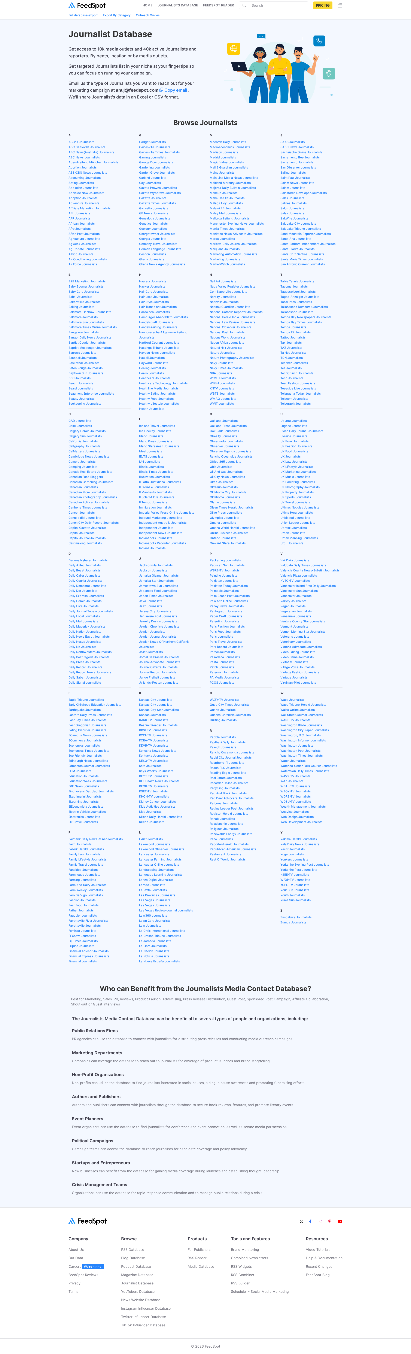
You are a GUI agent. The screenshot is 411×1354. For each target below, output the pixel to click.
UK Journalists (290, 456)
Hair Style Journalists (154, 302)
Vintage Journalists (294, 677)
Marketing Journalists (225, 259)
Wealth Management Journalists (303, 806)
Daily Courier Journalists (85, 580)
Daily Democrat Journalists (87, 586)
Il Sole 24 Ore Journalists (156, 497)
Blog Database (133, 1258)
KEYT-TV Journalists (153, 776)
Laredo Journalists (152, 885)
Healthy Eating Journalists (157, 393)
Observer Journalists (224, 446)
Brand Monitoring (245, 1249)
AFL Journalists (79, 213)
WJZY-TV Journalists (225, 699)
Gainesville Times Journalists (159, 152)
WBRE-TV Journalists (225, 570)
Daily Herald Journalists (85, 601)
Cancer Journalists (81, 512)
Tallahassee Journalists (296, 312)
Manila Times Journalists (227, 228)
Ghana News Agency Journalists (162, 264)
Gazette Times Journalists (157, 203)
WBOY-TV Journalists (295, 791)
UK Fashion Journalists (296, 446)
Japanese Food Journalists (158, 590)
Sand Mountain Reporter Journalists (305, 234)
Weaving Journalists (294, 811)
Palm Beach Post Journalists (230, 596)
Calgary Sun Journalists (85, 436)
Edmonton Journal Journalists (89, 766)
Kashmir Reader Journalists (158, 725)
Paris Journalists (221, 636)
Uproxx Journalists (293, 527)
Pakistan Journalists (224, 580)
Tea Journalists (291, 368)
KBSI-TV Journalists (153, 730)
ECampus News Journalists (87, 735)
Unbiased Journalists (295, 517)
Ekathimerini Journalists (85, 796)
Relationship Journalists (226, 823)
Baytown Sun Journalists (85, 373)
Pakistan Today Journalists (229, 586)
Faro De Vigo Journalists (85, 895)
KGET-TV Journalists (153, 791)
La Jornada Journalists (155, 941)
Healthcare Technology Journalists (163, 383)
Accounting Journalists (84, 177)
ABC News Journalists (84, 157)
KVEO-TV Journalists (295, 580)
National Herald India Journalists (232, 317)
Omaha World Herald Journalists (232, 527)
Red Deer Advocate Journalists (232, 798)
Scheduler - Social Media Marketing (260, 1291)
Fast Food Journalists (83, 905)
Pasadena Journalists (225, 657)
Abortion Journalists (82, 167)
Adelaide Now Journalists (86, 193)
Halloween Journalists (154, 312)
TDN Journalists (291, 357)
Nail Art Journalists (223, 281)
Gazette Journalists (153, 198)
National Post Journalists (227, 332)
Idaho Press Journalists (155, 441)
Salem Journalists (292, 187)
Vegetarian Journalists (296, 611)
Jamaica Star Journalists (156, 580)
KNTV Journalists (222, 388)
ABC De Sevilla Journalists (87, 147)
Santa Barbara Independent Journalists (308, 244)
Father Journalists (81, 910)
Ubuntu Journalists (293, 420)
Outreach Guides (148, 15)
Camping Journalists (82, 466)
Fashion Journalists (82, 900)
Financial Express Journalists (88, 956)
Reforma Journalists (224, 803)
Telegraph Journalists (295, 403)
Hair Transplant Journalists (158, 307)
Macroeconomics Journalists (230, 147)
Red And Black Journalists (228, 793)
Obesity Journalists (223, 436)
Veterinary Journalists (295, 641)
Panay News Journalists (227, 606)
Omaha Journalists (223, 522)
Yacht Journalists (292, 849)
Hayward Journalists (153, 363)
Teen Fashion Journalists (297, 383)
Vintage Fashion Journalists (299, 672)
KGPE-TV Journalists (294, 885)
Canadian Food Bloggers (85, 477)
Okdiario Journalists (224, 487)
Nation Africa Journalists (227, 342)
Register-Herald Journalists (229, 813)
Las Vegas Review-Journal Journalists (166, 910)
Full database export (83, 15)
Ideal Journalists (150, 451)
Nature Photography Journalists (232, 357)
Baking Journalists (81, 307)
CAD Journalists (79, 420)
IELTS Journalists (151, 456)
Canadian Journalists (83, 487)
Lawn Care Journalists (155, 920)
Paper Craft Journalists (226, 616)
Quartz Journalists (223, 709)
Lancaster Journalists (154, 854)
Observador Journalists (226, 441)
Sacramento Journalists (297, 162)
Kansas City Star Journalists (159, 709)
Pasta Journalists (222, 662)
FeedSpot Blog (318, 1275)
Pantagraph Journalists (226, 611)
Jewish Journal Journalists (158, 636)
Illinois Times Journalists (156, 471)
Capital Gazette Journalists (87, 527)
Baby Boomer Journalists (86, 286)
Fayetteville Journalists (84, 925)
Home (147, 5)
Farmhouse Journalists (84, 874)
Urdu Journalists (292, 543)
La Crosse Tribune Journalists (160, 936)
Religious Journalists (224, 829)
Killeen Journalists (151, 822)
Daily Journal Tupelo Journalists (90, 611)
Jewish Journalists (152, 631)
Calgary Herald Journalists (87, 431)
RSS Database (132, 1249)
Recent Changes (319, 1266)
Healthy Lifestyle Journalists (159, 403)
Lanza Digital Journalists (156, 879)
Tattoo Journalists (293, 337)
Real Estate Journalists (226, 778)
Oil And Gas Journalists (226, 471)
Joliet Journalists (151, 652)
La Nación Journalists (154, 951)
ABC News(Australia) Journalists (91, 152)
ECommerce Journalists (85, 740)
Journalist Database (137, 1283)
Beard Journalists (80, 388)
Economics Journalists (84, 745)
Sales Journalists (292, 198)
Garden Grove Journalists (157, 172)
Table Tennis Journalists (297, 281)
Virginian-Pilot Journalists (298, 682)
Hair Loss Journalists (154, 296)
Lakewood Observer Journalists (161, 849)
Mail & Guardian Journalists (229, 167)
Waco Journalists (292, 699)
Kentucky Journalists (153, 755)
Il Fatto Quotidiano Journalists (160, 482)
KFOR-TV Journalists (153, 786)
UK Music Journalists (295, 477)
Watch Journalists (293, 760)
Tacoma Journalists (294, 286)
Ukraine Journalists (293, 436)
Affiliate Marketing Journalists (89, 208)
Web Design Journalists (297, 817)
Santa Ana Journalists (295, 238)
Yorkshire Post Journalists (298, 869)
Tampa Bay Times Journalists (301, 322)
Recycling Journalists (225, 788)
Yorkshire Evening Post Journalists (304, 864)
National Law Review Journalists (232, 322)
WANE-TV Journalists (295, 720)
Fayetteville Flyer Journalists (88, 920)
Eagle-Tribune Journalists (86, 699)
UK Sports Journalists (295, 497)
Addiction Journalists (83, 187)
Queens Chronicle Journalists (230, 715)
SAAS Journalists (292, 142)
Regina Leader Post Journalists (232, 808)
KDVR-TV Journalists (153, 745)
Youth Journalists (292, 895)
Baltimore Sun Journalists (86, 322)
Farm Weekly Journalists (85, 890)
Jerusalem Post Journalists (158, 616)
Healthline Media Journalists (159, 388)
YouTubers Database (138, 1291)
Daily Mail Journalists (83, 621)
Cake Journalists (80, 426)
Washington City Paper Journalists (304, 730)
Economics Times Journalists (88, 750)
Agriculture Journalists (84, 238)
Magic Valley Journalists (227, 162)
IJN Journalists (149, 461)
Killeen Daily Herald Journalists (160, 817)
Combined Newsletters (249, 1258)
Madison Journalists (224, 152)
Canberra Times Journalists (87, 507)
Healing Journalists (152, 368)
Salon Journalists (292, 208)
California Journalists (83, 441)
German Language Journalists (160, 249)
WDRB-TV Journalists (295, 796)
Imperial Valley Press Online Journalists (166, 512)
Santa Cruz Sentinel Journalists (302, 254)
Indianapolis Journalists (155, 538)
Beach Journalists (81, 383)
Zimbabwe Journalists (296, 917)
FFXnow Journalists (82, 936)
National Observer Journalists (231, 327)
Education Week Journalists (87, 781)
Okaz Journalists (222, 482)
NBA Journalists (221, 373)
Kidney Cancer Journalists (157, 801)
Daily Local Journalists (84, 616)
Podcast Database (136, 1266)
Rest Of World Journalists (228, 859)
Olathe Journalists (222, 502)
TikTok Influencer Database (143, 1325)
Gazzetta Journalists (153, 208)
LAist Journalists (151, 839)
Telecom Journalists (294, 398)
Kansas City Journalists (155, 699)
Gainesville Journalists (154, 147)
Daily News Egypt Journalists (89, 636)
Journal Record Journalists (158, 672)
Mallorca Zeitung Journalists (230, 218)
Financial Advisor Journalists (88, 951)
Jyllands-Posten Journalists (158, 682)
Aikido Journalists (81, 254)
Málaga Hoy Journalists (226, 203)
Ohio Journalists (221, 466)
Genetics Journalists (153, 223)
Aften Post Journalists (84, 234)
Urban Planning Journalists (299, 538)
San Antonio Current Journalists (302, 264)
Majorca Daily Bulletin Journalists (233, 187)
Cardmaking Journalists (85, 543)
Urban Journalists (292, 533)
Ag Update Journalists (84, 249)
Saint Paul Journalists (295, 177)
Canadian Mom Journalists (87, 492)
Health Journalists (151, 408)
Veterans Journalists (294, 636)
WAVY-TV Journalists (295, 776)
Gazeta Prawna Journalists (158, 187)
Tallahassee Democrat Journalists (304, 307)
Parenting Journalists (225, 621)
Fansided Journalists (83, 869)
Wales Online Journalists (297, 709)
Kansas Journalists (152, 715)
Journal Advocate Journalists (159, 662)
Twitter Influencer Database (143, 1317)
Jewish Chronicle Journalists (159, 626)
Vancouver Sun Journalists (299, 590)
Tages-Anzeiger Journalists (299, 296)
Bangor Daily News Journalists (90, 337)
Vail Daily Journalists (294, 560)
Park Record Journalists (226, 647)
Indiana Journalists (152, 548)
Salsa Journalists (292, 213)
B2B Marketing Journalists (87, 281)
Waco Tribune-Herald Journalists (303, 704)
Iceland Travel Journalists (157, 426)
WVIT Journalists (222, 403)
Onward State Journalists (228, 543)
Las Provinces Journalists (157, 895)
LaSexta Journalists (153, 890)
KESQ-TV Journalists (153, 760)
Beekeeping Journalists (84, 403)
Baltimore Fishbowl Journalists (89, 312)
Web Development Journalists (301, 822)
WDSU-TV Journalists (295, 801)
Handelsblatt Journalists (156, 322)
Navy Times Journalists (226, 368)
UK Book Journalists (294, 441)
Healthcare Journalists (155, 378)
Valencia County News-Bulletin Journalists (310, 570)
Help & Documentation (324, 1258)
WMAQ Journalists (223, 398)
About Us (76, 1249)
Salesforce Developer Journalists (303, 193)
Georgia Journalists (152, 238)
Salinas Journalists (293, 203)
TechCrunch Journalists (297, 373)
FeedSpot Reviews (83, 1275)
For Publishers (199, 1249)
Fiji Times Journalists (83, 941)
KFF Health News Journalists (159, 781)
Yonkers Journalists (294, 859)
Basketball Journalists (84, 363)
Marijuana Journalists (225, 249)
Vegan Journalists (293, 606)
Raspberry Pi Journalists (227, 762)
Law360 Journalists (153, 915)
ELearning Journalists (83, 801)
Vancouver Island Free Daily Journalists (308, 586)
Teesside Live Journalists (298, 388)
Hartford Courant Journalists (159, 342)
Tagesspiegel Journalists (298, 291)
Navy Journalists (221, 363)
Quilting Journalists (223, 720)
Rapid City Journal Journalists (231, 757)
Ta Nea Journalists (293, 352)
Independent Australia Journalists (163, 522)
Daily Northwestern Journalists (90, 652)
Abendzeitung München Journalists (93, 162)
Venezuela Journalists (295, 616)
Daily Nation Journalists (84, 631)
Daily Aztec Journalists (84, 565)
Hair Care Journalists (153, 291)
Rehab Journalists (222, 818)
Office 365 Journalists (225, 461)
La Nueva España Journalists (159, 961)
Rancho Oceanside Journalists (231, 456)
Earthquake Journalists (84, 709)
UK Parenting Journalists (297, 482)
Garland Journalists (152, 177)
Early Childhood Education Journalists (94, 704)
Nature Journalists (222, 352)
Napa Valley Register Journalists (232, 286)
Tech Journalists (292, 378)
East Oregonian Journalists (87, 725)
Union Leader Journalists (297, 522)
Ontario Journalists (223, 538)
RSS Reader (197, 1258)
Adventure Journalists (84, 203)
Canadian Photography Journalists (92, 497)
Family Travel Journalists (85, 864)
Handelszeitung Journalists (158, 327)
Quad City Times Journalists (230, 704)
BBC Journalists (79, 378)
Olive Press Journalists (226, 512)
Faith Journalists (80, 844)
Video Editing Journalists (297, 652)
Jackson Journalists (153, 570)
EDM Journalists (79, 771)
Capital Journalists (81, 533)
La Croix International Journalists (162, 930)
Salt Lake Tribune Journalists (300, 228)
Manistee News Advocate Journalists (236, 234)
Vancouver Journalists (296, 596)
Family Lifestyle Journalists (87, 859)
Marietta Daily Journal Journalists (233, 244)
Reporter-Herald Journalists (229, 844)
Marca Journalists (222, 238)
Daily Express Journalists (86, 596)
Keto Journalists (150, 766)
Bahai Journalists (80, 296)
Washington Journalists (296, 745)
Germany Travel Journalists (158, 244)
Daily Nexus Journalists (84, 641)
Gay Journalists (150, 183)
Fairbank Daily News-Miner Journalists (95, 839)
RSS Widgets (241, 1266)
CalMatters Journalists (84, 451)
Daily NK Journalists (82, 647)
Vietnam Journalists (294, 662)
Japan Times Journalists (156, 596)
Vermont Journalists (294, 626)
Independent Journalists (156, 527)
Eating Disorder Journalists (87, 730)
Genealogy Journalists (154, 218)
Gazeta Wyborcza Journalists (160, 193)
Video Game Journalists (297, 657)
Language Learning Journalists (161, 874)
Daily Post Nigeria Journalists (89, 657)
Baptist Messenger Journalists (90, 347)
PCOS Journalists (222, 682)
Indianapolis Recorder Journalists (162, 543)
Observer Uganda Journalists (230, 451)
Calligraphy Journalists (84, 446)
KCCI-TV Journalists (153, 735)
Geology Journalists (153, 228)
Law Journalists (150, 925)
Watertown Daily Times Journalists (304, 771)
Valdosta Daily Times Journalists (303, 565)
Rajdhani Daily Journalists (228, 742)
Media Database (201, 1266)
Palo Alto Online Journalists (229, 601)
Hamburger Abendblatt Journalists (163, 317)
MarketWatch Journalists (227, 264)
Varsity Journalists (293, 601)
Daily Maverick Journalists (87, 626)
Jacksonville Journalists (156, 565)
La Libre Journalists (153, 946)
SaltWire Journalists (294, 218)
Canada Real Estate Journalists (90, 471)
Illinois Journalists (151, 466)
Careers (85, 1266)
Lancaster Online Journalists (159, 864)
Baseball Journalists (82, 357)
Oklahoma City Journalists (228, 492)
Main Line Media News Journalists (234, 177)
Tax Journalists (291, 342)
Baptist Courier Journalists (87, 342)
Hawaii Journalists (152, 357)
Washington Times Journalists (301, 755)
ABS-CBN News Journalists (87, 172)
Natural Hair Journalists (226, 347)
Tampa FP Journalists (295, 332)
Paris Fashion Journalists (227, 626)
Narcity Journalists (223, 296)
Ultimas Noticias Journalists (299, 507)
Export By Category (117, 15)
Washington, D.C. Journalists (300, 735)
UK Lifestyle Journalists (297, 466)
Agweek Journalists (82, 244)
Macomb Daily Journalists (228, 142)
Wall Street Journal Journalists (301, 715)
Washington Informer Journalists (303, 740)
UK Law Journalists (294, 461)
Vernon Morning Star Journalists (303, 631)
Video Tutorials (318, 1249)
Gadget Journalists (152, 142)
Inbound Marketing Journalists (160, 517)
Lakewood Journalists (154, 844)
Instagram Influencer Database (146, 1308)
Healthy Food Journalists (156, 398)
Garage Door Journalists (156, 162)
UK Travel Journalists (295, 502)
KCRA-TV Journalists (153, 740)
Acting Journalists (81, 183)
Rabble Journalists (223, 737)
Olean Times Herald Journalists (232, 507)
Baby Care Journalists (84, 291)
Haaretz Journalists (153, 281)
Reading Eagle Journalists (228, 772)
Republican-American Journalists (233, 849)
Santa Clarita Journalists (297, 249)
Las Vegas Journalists (154, 900)
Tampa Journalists (293, 327)
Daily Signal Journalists (84, 682)
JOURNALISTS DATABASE (178, 5)
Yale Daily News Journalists (299, 844)
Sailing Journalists (293, 172)
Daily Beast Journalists (84, 570)
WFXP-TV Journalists (295, 879)
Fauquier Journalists (82, 915)
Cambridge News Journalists (88, 456)
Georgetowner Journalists (157, 234)
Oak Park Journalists (224, 431)
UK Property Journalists (297, 492)
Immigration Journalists (155, 507)
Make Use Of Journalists (227, 198)
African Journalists (81, 223)
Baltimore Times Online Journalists (92, 327)
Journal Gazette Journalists (158, 667)
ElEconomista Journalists (85, 806)
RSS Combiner (242, 1275)
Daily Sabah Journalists (84, 677)
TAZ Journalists (291, 347)
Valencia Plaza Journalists (298, 575)
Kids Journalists (150, 811)
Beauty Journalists (81, 398)
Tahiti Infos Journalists (296, 302)
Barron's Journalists (82, 352)
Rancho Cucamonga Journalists (232, 752)
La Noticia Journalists (154, 956)
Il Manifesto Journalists (155, 492)
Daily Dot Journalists (82, 590)
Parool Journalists (222, 652)
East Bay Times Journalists (87, 720)
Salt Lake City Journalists (298, 223)
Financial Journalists (82, 961)
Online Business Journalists (229, 533)
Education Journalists (83, 776)
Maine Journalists (222, 172)
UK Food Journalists (294, 451)
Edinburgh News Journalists (88, 760)
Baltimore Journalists (83, 317)
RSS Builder (240, 1283)
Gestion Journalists (152, 254)
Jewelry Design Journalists (158, 621)
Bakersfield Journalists (84, 302)
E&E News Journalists (83, 786)
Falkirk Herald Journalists (86, 849)
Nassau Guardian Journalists (230, 307)
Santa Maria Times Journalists (301, 259)
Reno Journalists (221, 839)
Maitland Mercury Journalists (230, 183)
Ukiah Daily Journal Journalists (301, 431)
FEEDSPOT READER (218, 5)
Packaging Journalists (225, 560)
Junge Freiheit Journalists (157, 677)
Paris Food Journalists (225, 631)
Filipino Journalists (81, 946)
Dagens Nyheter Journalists (88, 560)
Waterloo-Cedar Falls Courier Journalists (308, 766)
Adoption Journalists (83, 198)
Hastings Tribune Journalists (159, 347)
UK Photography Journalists (300, 487)
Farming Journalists (82, 879)
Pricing (323, 5)
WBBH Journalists (222, 383)
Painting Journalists (223, 575)
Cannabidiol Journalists (84, 517)
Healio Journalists (151, 373)
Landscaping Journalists (156, 869)
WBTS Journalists (222, 393)
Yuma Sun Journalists (295, 900)
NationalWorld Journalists (228, 337)
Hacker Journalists (152, 286)
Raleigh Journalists (223, 747)
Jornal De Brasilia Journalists (159, 657)
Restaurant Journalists (225, 854)
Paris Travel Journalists (226, 641)
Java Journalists (150, 601)
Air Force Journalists (82, 264)
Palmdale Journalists (224, 590)
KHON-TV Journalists (154, 796)
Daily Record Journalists (85, 667)
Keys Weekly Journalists (156, 771)
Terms (73, 1291)
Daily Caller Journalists (84, 575)
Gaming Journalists (152, 157)
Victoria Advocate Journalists (301, 647)
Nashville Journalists (224, 302)
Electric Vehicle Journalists (87, 811)
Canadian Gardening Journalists (90, 482)
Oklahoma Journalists (225, 497)
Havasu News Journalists (157, 352)
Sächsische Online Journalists (301, 152)
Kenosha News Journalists (157, 750)
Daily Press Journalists (84, 662)
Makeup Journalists (224, 193)
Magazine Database (137, 1275)
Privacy (74, 1283)
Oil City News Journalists (227, 477)
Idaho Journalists (151, 436)
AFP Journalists (79, 218)
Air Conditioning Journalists (87, 259)
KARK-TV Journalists (153, 720)
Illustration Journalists (154, 477)
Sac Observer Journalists (298, 167)
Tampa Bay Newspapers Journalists (306, 317)
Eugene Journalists (293, 426)
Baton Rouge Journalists (85, 368)
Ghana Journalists (151, 259)
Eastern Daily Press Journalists (90, 715)
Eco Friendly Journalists (85, 755)
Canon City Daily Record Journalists (93, 522)
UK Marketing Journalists (298, 471)
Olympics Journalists (224, 517)
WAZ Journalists (292, 781)
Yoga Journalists (292, 854)
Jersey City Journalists (155, 611)
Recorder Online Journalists (229, 783)
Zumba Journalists (293, 922)
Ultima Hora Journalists (296, 512)
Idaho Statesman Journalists (159, 446)
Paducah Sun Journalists (227, 565)
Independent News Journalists (160, 533)
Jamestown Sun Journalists (158, 586)
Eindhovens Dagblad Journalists (91, 791)
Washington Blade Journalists (301, 725)
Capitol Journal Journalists (87, 538)
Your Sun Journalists (294, 890)
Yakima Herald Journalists (298, 839)
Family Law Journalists (84, 854)
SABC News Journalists (297, 147)
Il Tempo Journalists (153, 502)
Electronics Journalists (84, 817)
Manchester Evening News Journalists (237, 223)
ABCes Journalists (81, 142)
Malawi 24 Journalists (225, 208)
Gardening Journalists (154, 167)
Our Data (75, 1258)
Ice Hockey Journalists (155, 431)
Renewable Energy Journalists (231, 834)
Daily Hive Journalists (83, 606)
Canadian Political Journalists (89, 502)
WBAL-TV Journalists (295, 786)
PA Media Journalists (225, 677)
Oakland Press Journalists (228, 426)
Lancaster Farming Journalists (160, 859)
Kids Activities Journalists (157, 806)
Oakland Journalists (224, 420)
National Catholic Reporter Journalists (236, 312)
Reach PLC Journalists (225, 767)
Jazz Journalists (150, 606)
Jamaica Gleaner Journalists (159, 575)
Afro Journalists (79, 228)
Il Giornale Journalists (154, 487)
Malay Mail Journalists (225, 213)
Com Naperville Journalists (228, 291)
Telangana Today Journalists (300, 393)
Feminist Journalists (82, 930)
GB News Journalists (153, 213)
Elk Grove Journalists (83, 822)
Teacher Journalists (294, 363)
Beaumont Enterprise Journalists (91, 393)
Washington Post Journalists (300, 750)
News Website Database (141, 1300)
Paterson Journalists (224, 672)
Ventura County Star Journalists (302, 621)
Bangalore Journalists (83, 332)
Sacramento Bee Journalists (300, 157)
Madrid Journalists (223, 157)
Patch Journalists (222, 667)
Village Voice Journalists (297, 667)
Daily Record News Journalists (90, 672)
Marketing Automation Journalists (233, 254)
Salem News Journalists (297, 183)
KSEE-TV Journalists (294, 874)
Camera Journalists (82, 461)
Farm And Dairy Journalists (87, 885)
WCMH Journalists (223, 378)
